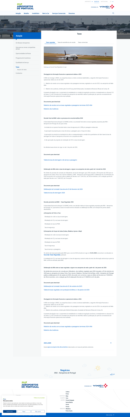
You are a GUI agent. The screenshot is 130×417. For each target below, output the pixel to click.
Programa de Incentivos (23, 58)
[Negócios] (26, 5)
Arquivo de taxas (22, 69)
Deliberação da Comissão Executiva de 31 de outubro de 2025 (63, 286)
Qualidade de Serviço (22, 62)
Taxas (17, 67)
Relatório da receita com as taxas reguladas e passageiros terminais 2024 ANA (68, 326)
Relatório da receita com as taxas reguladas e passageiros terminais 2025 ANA (68, 105)
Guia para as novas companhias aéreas (25, 48)
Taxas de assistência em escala (66, 42)
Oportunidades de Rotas (23, 53)
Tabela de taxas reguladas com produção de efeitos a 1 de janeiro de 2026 (66, 289)
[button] (89, 1)
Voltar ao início (109, 415)
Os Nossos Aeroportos (23, 43)
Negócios (96, 1)
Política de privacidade (39, 397)
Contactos (19, 73)
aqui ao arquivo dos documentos (57, 347)
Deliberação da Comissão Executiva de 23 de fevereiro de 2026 (63, 189)
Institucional (104, 1)
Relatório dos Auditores (51, 109)
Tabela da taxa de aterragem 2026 (54, 192)
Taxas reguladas (50, 42)
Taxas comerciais (83, 42)
